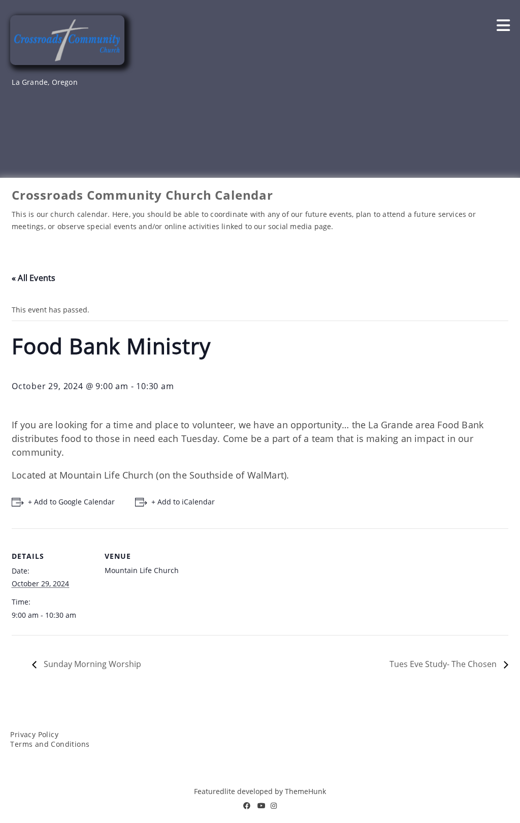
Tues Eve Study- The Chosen (444, 664)
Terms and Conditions (49, 744)
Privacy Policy (34, 734)
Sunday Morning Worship (91, 664)
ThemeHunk (305, 791)
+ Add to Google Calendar (71, 502)
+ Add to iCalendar (183, 502)
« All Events (33, 277)
